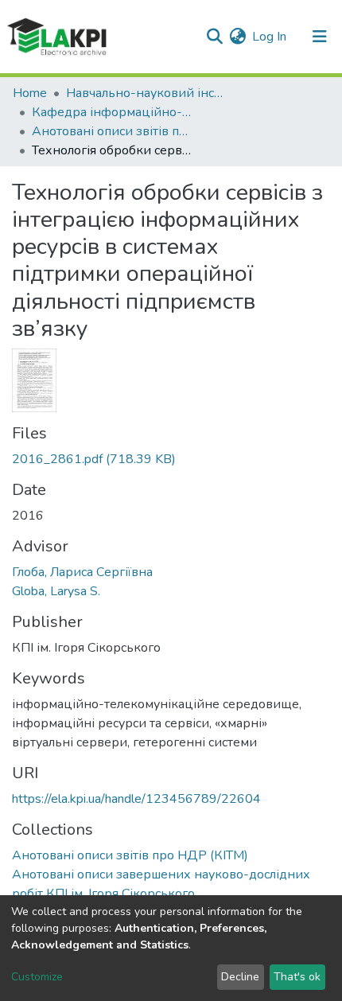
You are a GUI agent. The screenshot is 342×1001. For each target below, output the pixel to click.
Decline (240, 976)
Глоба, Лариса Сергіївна (82, 572)
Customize (37, 976)
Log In (270, 36)
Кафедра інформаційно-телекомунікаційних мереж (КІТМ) (111, 112)
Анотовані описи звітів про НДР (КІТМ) (111, 131)
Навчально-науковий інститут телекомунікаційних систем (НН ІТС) (145, 93)
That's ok (297, 976)
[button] (237, 36)
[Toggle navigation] (319, 37)
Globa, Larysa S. (56, 591)
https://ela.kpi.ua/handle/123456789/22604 (136, 799)
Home (30, 93)
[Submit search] (214, 36)
